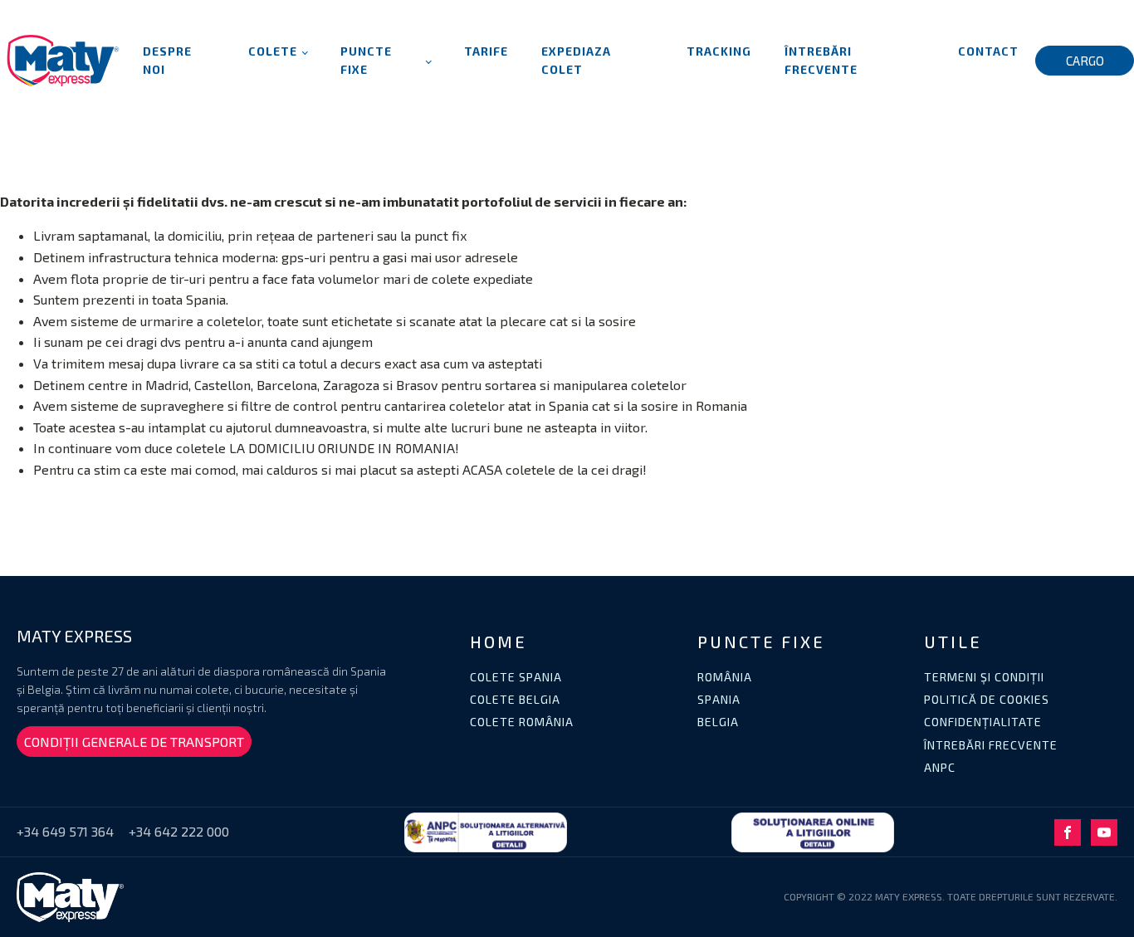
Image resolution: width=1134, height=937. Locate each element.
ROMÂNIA (724, 677)
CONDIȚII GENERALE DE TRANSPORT (134, 741)
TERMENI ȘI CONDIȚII (984, 677)
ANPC (940, 767)
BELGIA (718, 721)
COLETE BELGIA (515, 699)
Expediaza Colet (576, 60)
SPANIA (719, 699)
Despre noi (167, 60)
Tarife (486, 51)
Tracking (719, 51)
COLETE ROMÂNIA (522, 721)
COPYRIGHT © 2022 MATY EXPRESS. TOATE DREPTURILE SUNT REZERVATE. (950, 896)
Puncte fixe (366, 60)
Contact (988, 51)
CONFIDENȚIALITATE (983, 721)
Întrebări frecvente (821, 60)
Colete (272, 51)
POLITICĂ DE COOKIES (986, 699)
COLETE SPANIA (516, 677)
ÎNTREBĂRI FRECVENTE (991, 745)
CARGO (1085, 60)
